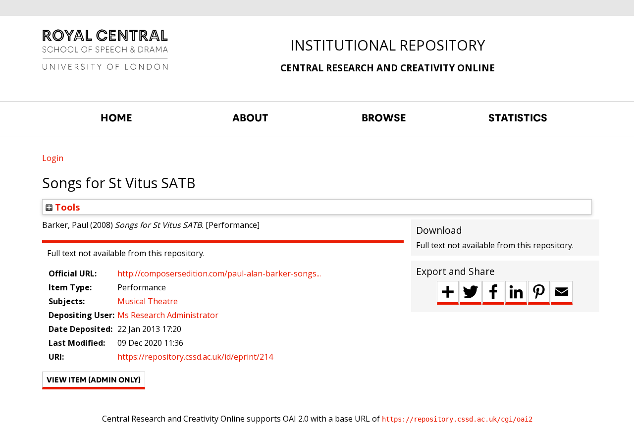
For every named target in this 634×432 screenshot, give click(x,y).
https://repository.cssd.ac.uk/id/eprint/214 (195, 356)
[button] (93, 380)
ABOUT (250, 118)
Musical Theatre (147, 301)
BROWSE (384, 118)
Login (52, 158)
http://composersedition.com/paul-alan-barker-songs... (219, 273)
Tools (66, 207)
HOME (116, 118)
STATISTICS (517, 118)
